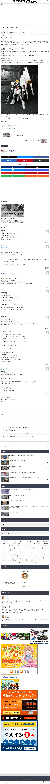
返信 (47, 242)
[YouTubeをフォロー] (13, 173)
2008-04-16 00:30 (4, 273)
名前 (2, 414)
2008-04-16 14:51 (4, 292)
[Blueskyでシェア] (30, 491)
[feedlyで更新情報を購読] (13, 176)
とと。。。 (25, 580)
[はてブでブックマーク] (41, 494)
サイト (2, 422)
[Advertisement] (25, 15)
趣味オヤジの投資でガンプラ (8, 128)
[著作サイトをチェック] (13, 167)
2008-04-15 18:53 (4, 232)
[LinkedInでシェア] (30, 498)
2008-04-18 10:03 (4, 369)
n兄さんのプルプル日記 (7, 126)
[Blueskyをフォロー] (13, 170)
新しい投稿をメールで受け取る (9, 430)
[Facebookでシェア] (8, 494)
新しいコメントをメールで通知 (9, 429)
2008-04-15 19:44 (4, 247)
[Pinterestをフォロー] (37, 173)
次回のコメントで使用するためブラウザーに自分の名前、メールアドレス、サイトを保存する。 (23, 427)
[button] (41, 160)
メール (2, 418)
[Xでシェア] (8, 491)
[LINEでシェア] (8, 498)
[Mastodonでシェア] (19, 491)
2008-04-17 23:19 (4, 333)
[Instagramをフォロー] (37, 170)
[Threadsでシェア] (19, 494)
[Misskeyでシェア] (41, 491)
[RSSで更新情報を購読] (37, 176)
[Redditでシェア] (30, 494)
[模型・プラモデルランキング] (4, 150)
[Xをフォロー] (37, 167)
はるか (2, 290)
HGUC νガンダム (5, 146)
